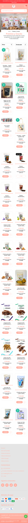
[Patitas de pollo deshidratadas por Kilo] (10, 367)
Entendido (24, 521)
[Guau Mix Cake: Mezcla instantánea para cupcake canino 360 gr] (24, 298)
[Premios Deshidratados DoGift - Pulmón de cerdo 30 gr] (10, 176)
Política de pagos (5, 458)
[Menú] (2, 6)
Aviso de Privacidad (5, 450)
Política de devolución (6, 455)
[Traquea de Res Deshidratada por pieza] (10, 333)
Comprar (5, 76)
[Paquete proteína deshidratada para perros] (24, 367)
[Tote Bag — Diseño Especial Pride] (24, 146)
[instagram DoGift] (2, 485)
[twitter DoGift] (15, 485)
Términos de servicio (5, 453)
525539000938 (6, 468)
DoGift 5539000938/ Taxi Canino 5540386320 (13, 471)
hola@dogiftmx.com (7, 473)
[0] (25, 6)
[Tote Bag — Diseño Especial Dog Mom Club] (10, 76)
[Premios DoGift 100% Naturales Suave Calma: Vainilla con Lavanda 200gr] (10, 235)
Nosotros (3, 448)
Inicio (9, 31)
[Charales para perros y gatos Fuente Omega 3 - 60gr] (24, 402)
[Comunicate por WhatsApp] (25, 516)
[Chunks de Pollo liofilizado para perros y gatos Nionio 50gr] (24, 433)
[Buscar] (25, 10)
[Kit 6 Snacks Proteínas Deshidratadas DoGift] (10, 135)
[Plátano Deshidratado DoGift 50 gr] (24, 75)
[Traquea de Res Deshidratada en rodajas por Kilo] (24, 333)
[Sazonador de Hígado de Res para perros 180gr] (10, 397)
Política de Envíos (5, 461)
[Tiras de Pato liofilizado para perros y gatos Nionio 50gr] (24, 107)
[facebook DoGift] (7, 485)
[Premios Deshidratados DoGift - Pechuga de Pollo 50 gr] (10, 206)
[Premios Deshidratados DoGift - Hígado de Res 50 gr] (24, 205)
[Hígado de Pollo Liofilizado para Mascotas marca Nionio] (10, 111)
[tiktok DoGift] (11, 485)
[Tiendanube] (5, 517)
